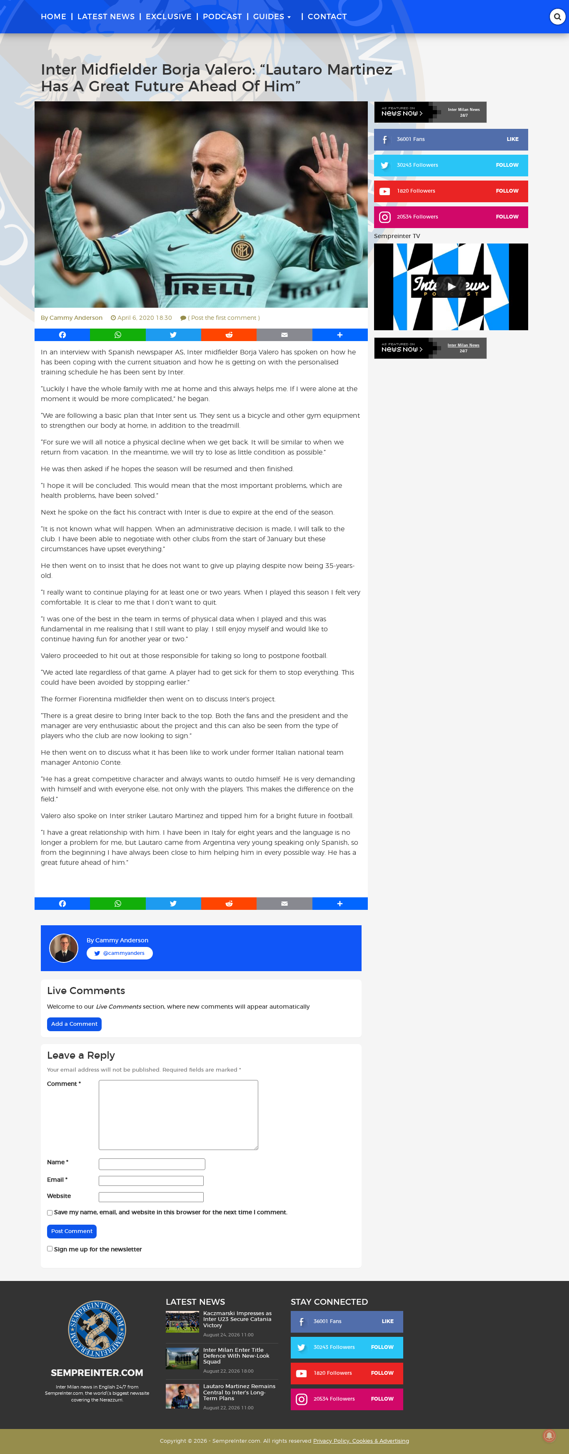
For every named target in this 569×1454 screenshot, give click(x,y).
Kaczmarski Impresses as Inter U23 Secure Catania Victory (237, 1319)
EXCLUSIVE (169, 17)
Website (59, 1196)
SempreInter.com (97, 1373)
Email (57, 1180)
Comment (64, 1084)
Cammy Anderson (76, 318)
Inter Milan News (463, 345)
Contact (327, 17)
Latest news (106, 17)
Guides (268, 17)
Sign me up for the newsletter (97, 1250)
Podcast (222, 17)
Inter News (464, 110)
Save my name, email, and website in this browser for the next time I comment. (170, 1212)
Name (57, 1162)
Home (54, 17)
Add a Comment (74, 1024)
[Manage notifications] (549, 1435)
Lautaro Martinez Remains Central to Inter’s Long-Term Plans (239, 1392)
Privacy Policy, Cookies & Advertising (361, 1441)
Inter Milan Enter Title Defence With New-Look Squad (236, 1356)
